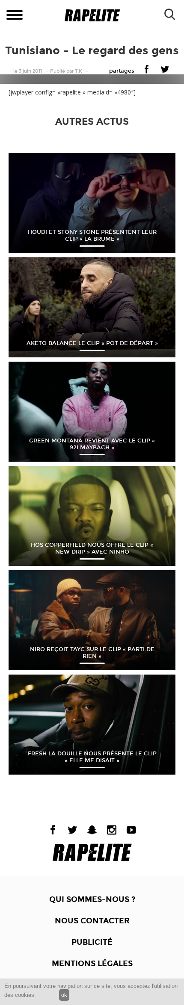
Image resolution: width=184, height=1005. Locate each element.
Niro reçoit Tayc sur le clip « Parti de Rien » (92, 653)
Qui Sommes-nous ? (92, 899)
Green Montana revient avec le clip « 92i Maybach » (92, 444)
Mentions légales (92, 963)
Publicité (92, 942)
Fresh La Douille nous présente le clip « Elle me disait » (92, 757)
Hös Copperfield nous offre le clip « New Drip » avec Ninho (92, 548)
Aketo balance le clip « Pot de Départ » (92, 343)
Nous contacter (92, 920)
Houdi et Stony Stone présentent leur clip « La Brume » (92, 235)
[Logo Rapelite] (92, 15)
